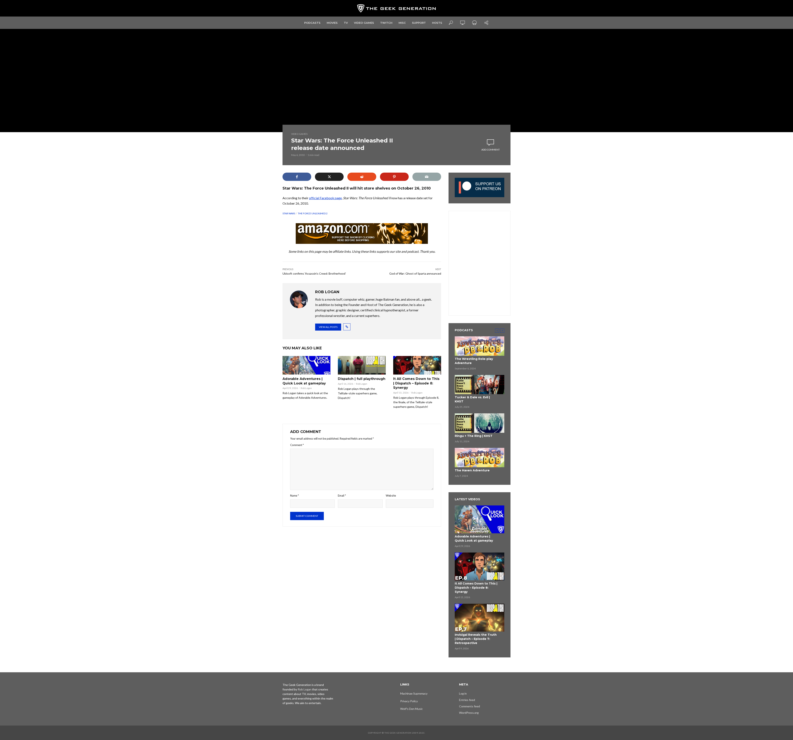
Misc (402, 22)
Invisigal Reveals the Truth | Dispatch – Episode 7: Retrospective (476, 639)
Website (391, 495)
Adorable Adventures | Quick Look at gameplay (304, 381)
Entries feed (467, 700)
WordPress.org (469, 712)
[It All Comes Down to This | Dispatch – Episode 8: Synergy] (417, 365)
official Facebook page (325, 198)
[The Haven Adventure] (479, 457)
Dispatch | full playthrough (361, 379)
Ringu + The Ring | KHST (474, 436)
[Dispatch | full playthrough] (362, 365)
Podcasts (312, 22)
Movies (332, 22)
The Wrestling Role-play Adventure (474, 361)
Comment (297, 445)
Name (294, 495)
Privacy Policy (409, 701)
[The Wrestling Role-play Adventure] (479, 346)
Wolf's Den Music (411, 708)
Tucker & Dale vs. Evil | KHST (472, 399)
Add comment (490, 149)
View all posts (328, 326)
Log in (463, 693)
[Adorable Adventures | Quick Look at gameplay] (306, 365)
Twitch (386, 22)
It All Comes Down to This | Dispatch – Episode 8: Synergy (416, 383)
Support (419, 22)
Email (342, 495)
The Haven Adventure (472, 470)
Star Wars (289, 213)
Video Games (364, 22)
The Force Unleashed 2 (313, 213)
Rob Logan (306, 388)
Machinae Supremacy (413, 693)
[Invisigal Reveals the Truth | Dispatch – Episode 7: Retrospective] (479, 618)
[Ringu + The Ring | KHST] (479, 423)
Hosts (437, 22)
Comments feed (469, 706)
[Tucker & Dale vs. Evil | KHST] (479, 384)
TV (346, 22)
